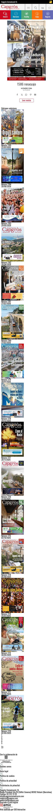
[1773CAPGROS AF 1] (26, 595)
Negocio (47, 16)
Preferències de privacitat (10, 785)
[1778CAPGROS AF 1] (26, 400)
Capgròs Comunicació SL (9, 2)
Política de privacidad (8, 780)
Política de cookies (7, 775)
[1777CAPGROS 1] (26, 439)
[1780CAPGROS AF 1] (26, 322)
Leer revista (26, 100)
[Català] (42, 7)
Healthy (26, 16)
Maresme (16, 16)
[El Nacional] (50, 2)
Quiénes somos (5, 766)
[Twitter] (22, 95)
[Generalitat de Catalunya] (26, 759)
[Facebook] (17, 94)
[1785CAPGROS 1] (26, 126)
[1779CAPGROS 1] (26, 361)
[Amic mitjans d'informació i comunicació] (26, 805)
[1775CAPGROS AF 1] (26, 517)
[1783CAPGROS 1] (26, 204)
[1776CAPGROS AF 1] (26, 478)
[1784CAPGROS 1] (26, 165)
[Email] (35, 95)
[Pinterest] (30, 94)
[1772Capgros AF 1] (26, 634)
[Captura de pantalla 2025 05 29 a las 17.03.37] (26, 673)
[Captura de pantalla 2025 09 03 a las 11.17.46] (26, 556)
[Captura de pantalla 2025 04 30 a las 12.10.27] (26, 712)
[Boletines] (49, 7)
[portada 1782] (26, 243)
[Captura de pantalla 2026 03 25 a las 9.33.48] (26, 283)
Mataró (5, 16)
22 (2, 747)
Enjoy (37, 16)
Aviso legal (4, 771)
